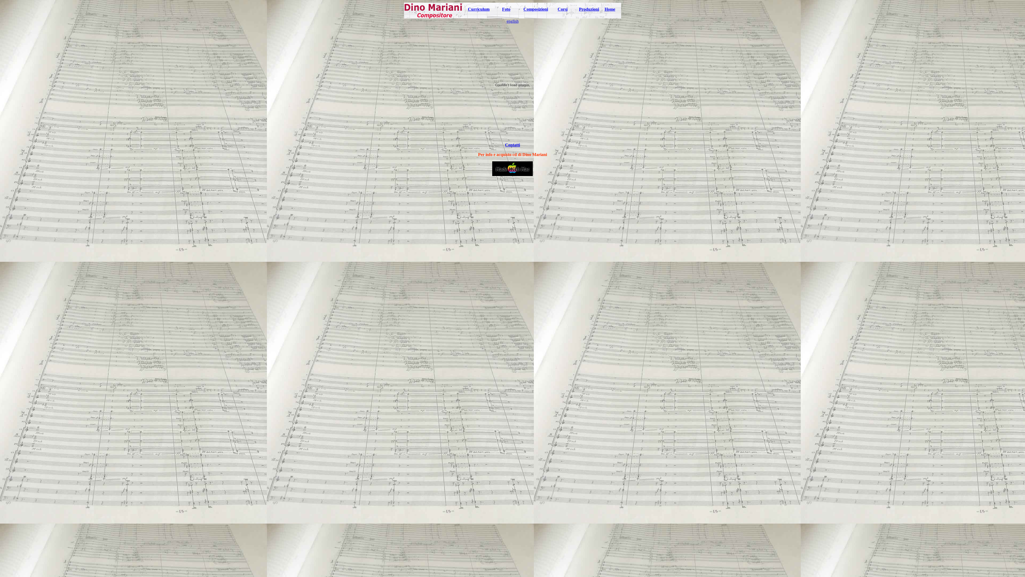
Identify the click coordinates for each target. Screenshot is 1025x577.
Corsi (562, 9)
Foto (506, 9)
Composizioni (535, 9)
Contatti (512, 145)
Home (610, 9)
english (513, 21)
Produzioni (589, 9)
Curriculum (479, 9)
